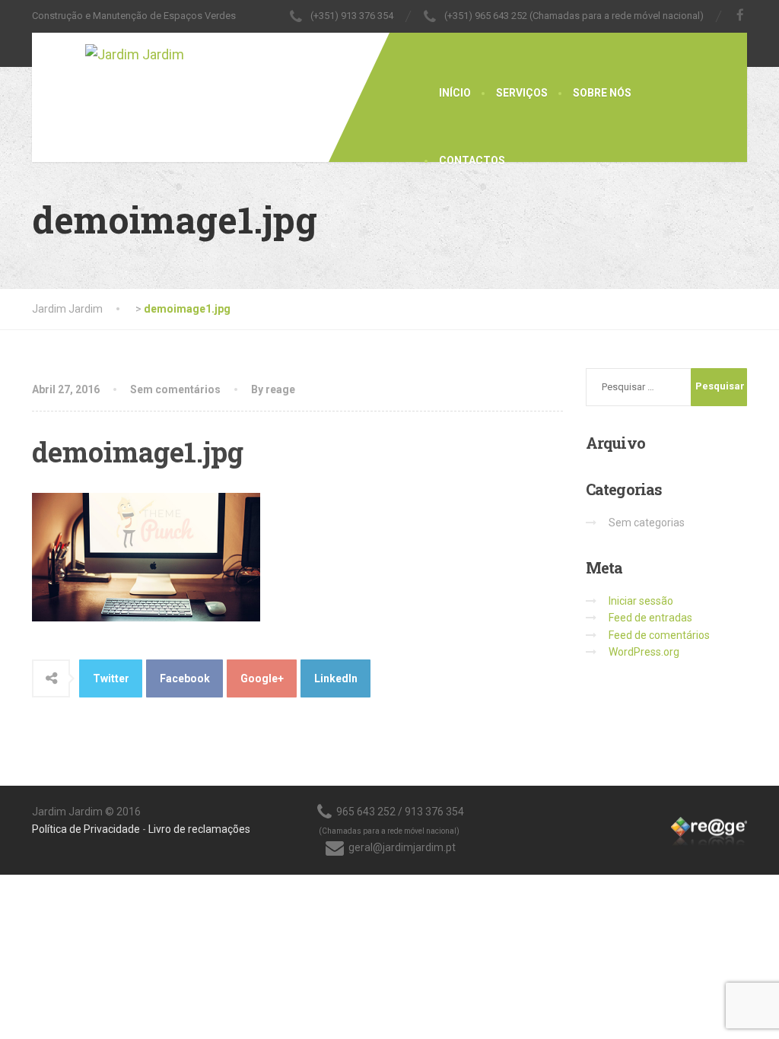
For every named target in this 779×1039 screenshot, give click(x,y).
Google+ (262, 678)
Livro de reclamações (199, 829)
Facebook (185, 678)
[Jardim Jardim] (108, 49)
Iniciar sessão (641, 601)
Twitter (111, 678)
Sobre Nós (602, 93)
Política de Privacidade (86, 829)
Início (455, 93)
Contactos (472, 160)
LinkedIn (336, 678)
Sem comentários (175, 389)
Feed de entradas (650, 618)
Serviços (522, 93)
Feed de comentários (659, 635)
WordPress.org (644, 652)
